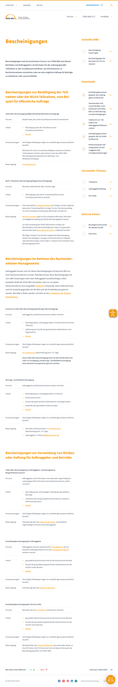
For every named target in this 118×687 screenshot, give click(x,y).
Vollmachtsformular (47, 522)
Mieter (39, 5)
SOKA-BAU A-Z (89, 17)
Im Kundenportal (29, 164)
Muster (28, 134)
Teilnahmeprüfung (43, 205)
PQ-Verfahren (41, 610)
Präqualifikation (57, 547)
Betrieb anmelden (29, 216)
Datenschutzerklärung (90, 681)
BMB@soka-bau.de (51, 435)
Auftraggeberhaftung (60, 549)
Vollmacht (40, 285)
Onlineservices (92, 5)
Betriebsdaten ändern (46, 230)
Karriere (27, 5)
